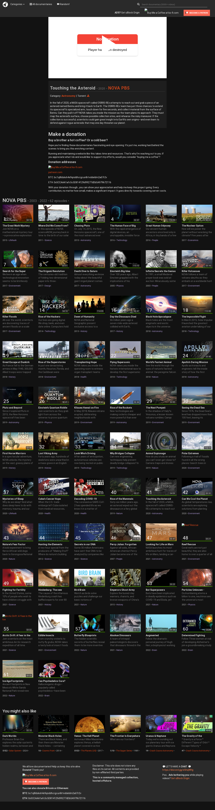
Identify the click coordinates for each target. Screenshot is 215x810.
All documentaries (42, 4)
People (155, 240)
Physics (120, 286)
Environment (14, 286)
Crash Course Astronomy (161, 751)
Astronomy (86, 240)
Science (48, 240)
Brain (154, 650)
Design (48, 286)
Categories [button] (16, 4)
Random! (64, 4)
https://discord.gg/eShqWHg (177, 770)
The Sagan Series (124, 751)
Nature (155, 377)
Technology (121, 240)
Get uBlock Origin (127, 12)
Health (84, 377)
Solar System (15, 751)
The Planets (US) (88, 751)
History (84, 331)
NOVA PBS (119, 88)
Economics (193, 240)
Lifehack (12, 240)
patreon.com (55, 172)
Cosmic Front (48, 751)
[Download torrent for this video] (88, 95)
